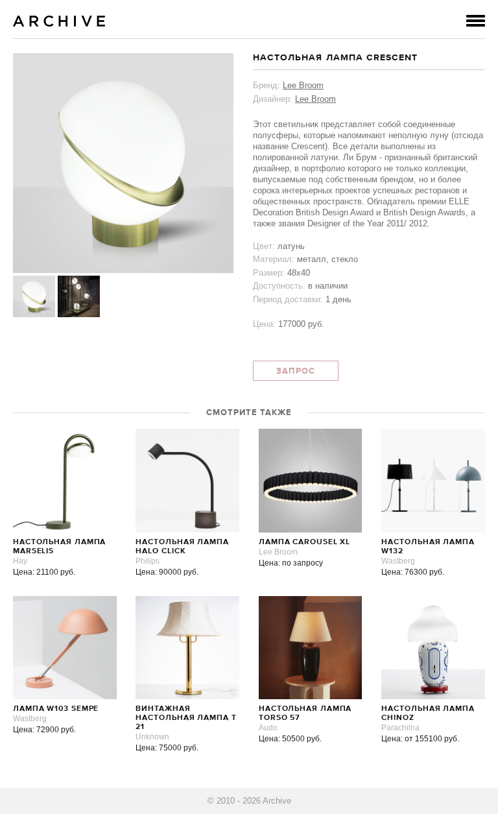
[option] (123, 163)
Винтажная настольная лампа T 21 (186, 718)
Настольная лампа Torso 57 (305, 713)
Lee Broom (303, 85)
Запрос (295, 371)
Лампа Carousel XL (304, 542)
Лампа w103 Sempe (56, 709)
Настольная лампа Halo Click (182, 546)
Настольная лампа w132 (427, 546)
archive (59, 21)
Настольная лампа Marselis (59, 546)
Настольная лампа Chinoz (427, 713)
